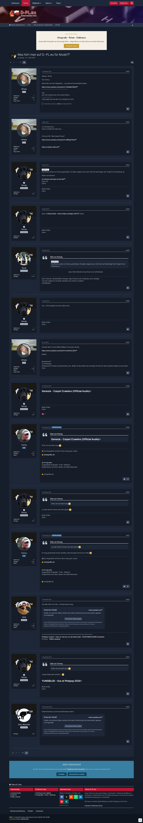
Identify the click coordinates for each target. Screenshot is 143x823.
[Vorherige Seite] (10, 62)
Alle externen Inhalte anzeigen (73, 619)
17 (20, 62)
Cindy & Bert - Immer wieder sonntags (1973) (63, 214)
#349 (127, 427)
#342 (127, 122)
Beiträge (16, 97)
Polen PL (14, 795)
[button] (81, 797)
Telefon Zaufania (54, 639)
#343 (127, 165)
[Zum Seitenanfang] (140, 820)
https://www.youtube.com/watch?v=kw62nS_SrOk (59, 351)
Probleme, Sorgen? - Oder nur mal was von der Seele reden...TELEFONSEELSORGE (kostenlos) (73, 637)
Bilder (15, 99)
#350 (127, 492)
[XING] (66, 802)
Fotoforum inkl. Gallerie (43, 793)
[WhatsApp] (76, 797)
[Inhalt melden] (127, 108)
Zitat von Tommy (56, 499)
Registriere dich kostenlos (76, 769)
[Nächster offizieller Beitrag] (127, 479)
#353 (127, 657)
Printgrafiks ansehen (71, 46)
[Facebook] (62, 797)
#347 (127, 342)
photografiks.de (49, 455)
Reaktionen (16, 96)
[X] (66, 797)
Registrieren (124, 3)
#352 (127, 599)
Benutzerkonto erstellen (77, 774)
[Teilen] (132, 62)
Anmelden (114, 3)
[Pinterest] (62, 802)
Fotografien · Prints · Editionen (45, 795)
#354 (127, 707)
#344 (127, 209)
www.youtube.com (95, 610)
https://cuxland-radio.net (50, 147)
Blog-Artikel (17, 101)
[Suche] (132, 3)
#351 (127, 535)
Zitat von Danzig (56, 257)
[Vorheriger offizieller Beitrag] (127, 586)
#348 (127, 386)
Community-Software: (19, 819)
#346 (127, 301)
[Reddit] (71, 797)
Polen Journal (15, 797)
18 (24, 62)
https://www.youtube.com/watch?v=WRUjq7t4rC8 (58, 140)
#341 (127, 71)
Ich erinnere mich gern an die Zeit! (53, 179)
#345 (127, 250)
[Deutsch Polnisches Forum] (71, 13)
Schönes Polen (16, 793)
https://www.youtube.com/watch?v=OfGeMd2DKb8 (59, 87)
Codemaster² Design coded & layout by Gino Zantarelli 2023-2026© (32, 817)
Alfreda (59, 104)
